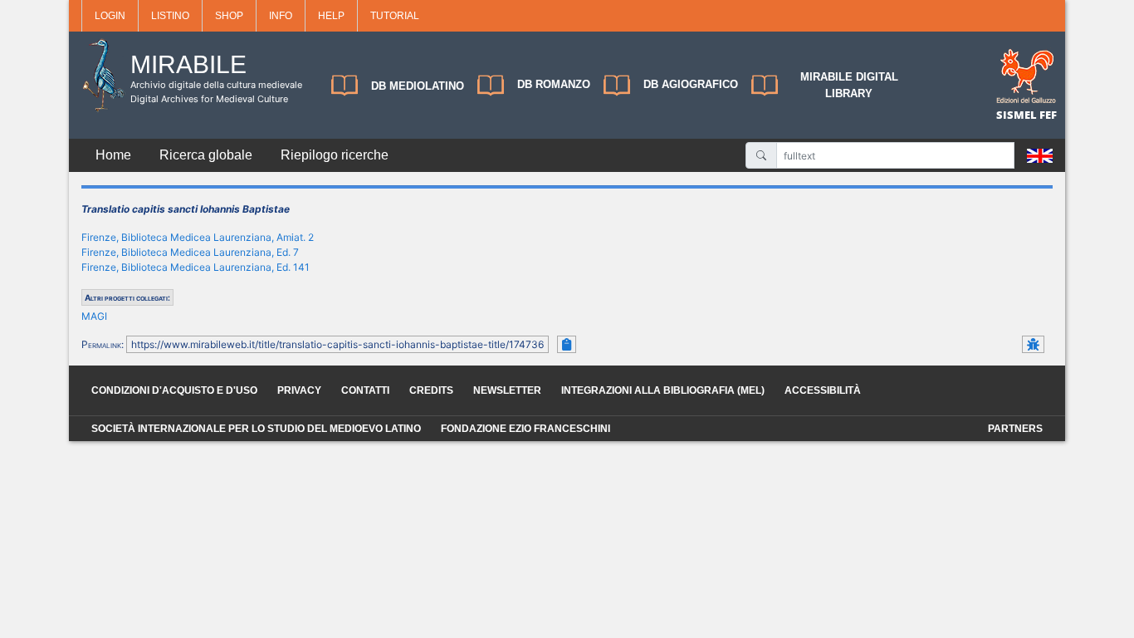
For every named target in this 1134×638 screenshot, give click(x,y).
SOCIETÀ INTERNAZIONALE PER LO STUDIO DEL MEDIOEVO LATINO (256, 428)
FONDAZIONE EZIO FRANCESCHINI (525, 428)
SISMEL (1017, 114)
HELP (331, 16)
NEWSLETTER (507, 390)
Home (113, 155)
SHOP (229, 16)
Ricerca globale (205, 155)
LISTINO (170, 16)
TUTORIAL (394, 16)
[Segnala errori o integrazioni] (1033, 344)
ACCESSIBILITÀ (823, 390)
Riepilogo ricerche (335, 155)
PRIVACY (299, 390)
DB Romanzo (553, 84)
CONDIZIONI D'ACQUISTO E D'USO (174, 390)
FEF (1048, 114)
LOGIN (110, 16)
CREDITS (431, 390)
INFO (280, 16)
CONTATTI (365, 390)
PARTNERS (1015, 428)
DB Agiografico (690, 84)
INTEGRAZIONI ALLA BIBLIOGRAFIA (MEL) (663, 390)
